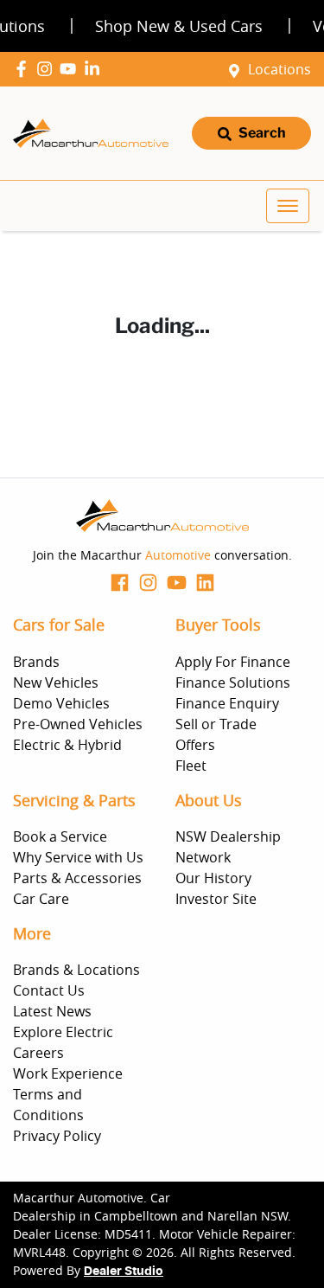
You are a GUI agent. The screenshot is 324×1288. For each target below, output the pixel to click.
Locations (279, 69)
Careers (38, 1052)
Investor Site (216, 898)
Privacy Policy (57, 1135)
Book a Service (60, 836)
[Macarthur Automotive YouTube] (71, 69)
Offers (195, 744)
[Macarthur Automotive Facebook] (24, 69)
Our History (213, 878)
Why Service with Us (78, 857)
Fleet (190, 765)
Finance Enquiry (227, 703)
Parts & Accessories (77, 878)
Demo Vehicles (61, 703)
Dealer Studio (123, 1272)
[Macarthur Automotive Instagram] (48, 69)
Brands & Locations (76, 969)
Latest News (52, 1011)
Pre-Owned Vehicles (78, 724)
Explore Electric (63, 1031)
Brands (36, 661)
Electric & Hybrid (67, 744)
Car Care (41, 898)
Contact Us (49, 990)
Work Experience (68, 1073)
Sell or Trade (216, 724)
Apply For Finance (232, 661)
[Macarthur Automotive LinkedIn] (95, 69)
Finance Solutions (232, 682)
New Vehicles (55, 682)
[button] (287, 206)
